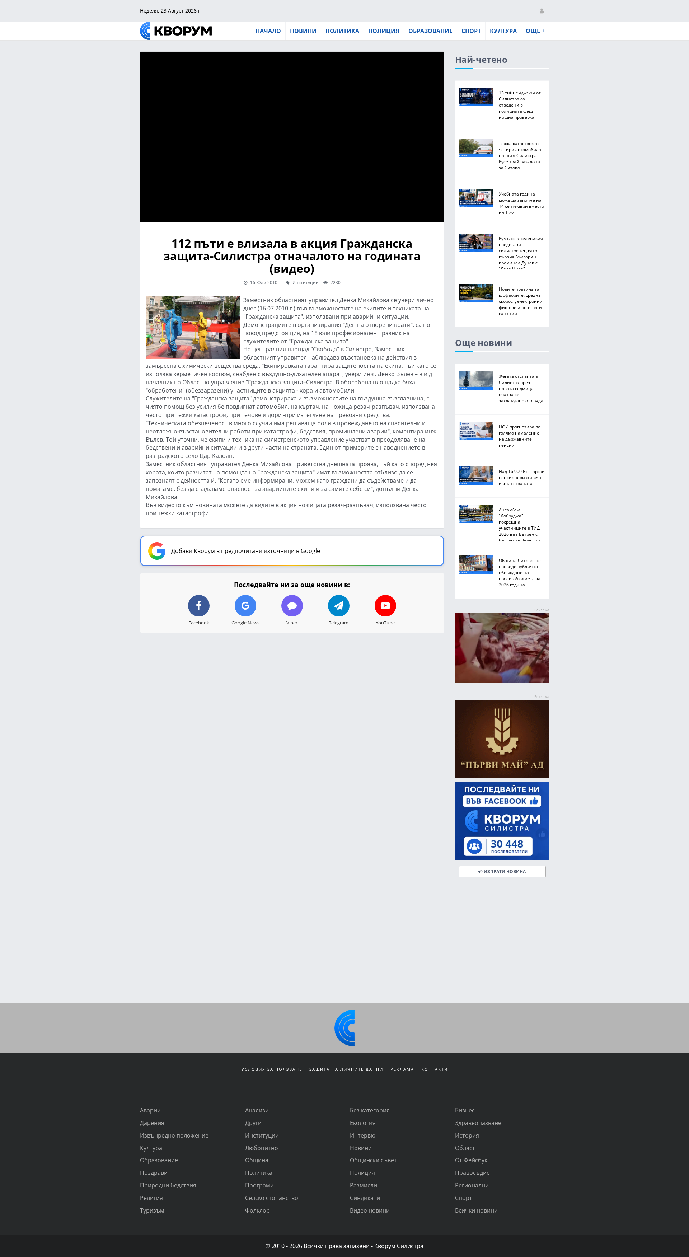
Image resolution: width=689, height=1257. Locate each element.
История (467, 1135)
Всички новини (476, 1210)
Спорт (471, 31)
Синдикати (365, 1197)
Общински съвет (373, 1160)
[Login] (542, 10)
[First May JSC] (502, 739)
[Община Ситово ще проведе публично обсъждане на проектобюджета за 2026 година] (476, 564)
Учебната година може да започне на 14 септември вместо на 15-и (521, 203)
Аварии (150, 1110)
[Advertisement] (344, 942)
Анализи (257, 1110)
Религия (151, 1197)
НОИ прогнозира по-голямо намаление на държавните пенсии (520, 436)
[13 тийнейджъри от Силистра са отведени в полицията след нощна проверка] (476, 97)
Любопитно (261, 1148)
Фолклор (257, 1210)
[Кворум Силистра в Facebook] (502, 821)
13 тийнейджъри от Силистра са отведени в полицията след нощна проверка (520, 105)
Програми (259, 1185)
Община (256, 1160)
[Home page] (176, 31)
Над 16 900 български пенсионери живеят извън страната (522, 477)
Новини (303, 31)
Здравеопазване (478, 1122)
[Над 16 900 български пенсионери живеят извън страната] (476, 475)
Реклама (402, 1069)
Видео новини (370, 1210)
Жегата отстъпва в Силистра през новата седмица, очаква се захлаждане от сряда (521, 388)
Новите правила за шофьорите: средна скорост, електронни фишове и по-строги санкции (521, 301)
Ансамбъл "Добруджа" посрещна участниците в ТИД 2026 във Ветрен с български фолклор (519, 525)
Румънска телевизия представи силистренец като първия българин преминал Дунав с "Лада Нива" (521, 253)
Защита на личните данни (346, 1069)
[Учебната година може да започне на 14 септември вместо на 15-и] (476, 198)
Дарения (152, 1122)
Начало (268, 31)
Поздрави (154, 1172)
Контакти (434, 1069)
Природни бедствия (168, 1185)
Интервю (362, 1135)
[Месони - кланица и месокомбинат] (502, 681)
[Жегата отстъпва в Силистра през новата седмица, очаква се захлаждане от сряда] (476, 380)
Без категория (370, 1110)
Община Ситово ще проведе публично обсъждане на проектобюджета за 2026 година (520, 572)
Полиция (383, 31)
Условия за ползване (272, 1069)
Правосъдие (472, 1172)
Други (253, 1122)
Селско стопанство (271, 1197)
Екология (363, 1122)
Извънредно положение (174, 1135)
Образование (430, 31)
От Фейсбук (471, 1160)
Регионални (472, 1185)
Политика (342, 31)
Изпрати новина (504, 871)
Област (465, 1148)
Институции (305, 282)
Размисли (363, 1185)
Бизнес (465, 1110)
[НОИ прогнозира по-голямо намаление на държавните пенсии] (476, 431)
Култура (503, 31)
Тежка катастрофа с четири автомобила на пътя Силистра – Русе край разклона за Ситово (520, 155)
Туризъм (152, 1210)
